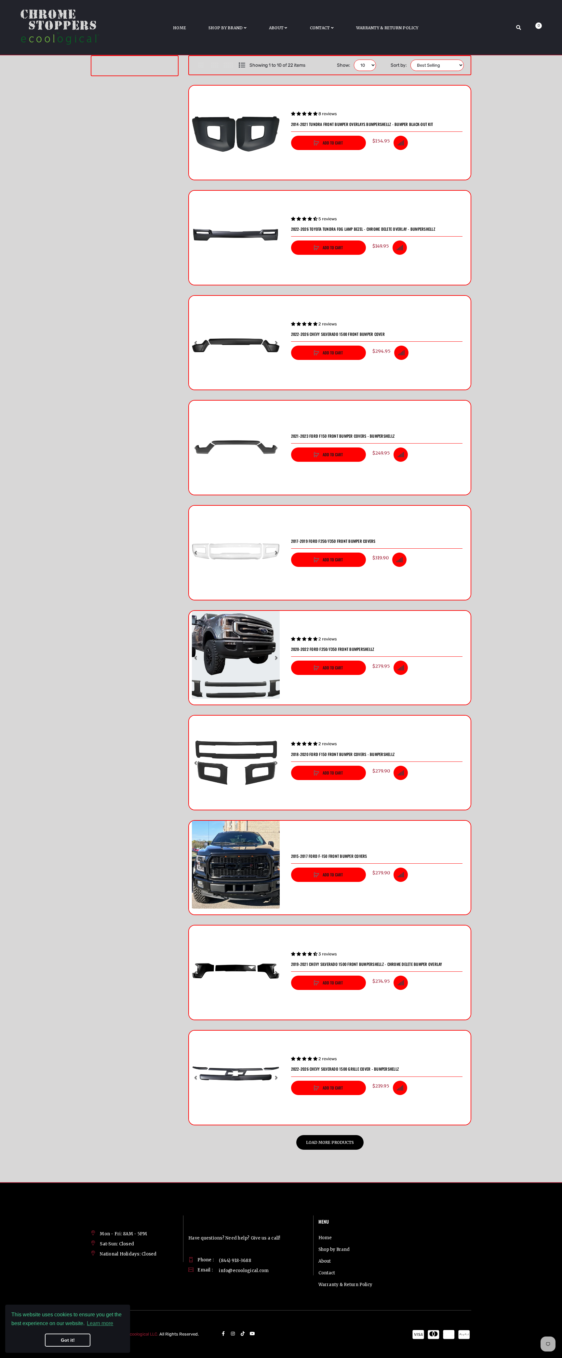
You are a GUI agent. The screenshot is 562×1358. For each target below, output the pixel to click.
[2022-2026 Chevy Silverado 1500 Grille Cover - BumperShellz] (236, 1078)
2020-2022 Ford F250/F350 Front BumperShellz (332, 649)
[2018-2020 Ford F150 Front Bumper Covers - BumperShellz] (236, 763)
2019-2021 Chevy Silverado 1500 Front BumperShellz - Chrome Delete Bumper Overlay (366, 964)
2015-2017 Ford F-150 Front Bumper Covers (329, 856)
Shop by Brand (334, 1249)
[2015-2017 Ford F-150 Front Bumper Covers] (236, 868)
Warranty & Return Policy (345, 1284)
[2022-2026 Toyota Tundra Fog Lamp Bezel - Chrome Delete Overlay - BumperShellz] (236, 238)
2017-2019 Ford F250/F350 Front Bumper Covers (333, 541)
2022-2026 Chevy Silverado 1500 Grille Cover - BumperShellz (345, 1069)
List (242, 65)
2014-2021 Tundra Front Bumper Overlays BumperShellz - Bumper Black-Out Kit (362, 124)
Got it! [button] (68, 1340)
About (324, 1261)
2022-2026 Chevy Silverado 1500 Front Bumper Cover (338, 334)
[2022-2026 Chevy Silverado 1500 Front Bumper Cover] (236, 343)
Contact (326, 1273)
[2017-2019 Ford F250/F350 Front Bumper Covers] (236, 553)
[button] (195, 132)
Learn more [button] (100, 1323)
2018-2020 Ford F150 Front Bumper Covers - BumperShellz (343, 754)
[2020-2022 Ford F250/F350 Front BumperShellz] (236, 658)
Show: (343, 65)
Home (325, 1238)
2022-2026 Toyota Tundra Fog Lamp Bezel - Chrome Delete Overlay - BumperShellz (363, 229)
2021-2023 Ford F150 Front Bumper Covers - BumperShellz (343, 436)
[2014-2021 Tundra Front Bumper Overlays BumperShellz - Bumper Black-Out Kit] (236, 133)
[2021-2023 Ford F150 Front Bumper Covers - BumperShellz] (236, 448)
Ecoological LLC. (142, 1334)
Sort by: (399, 65)
